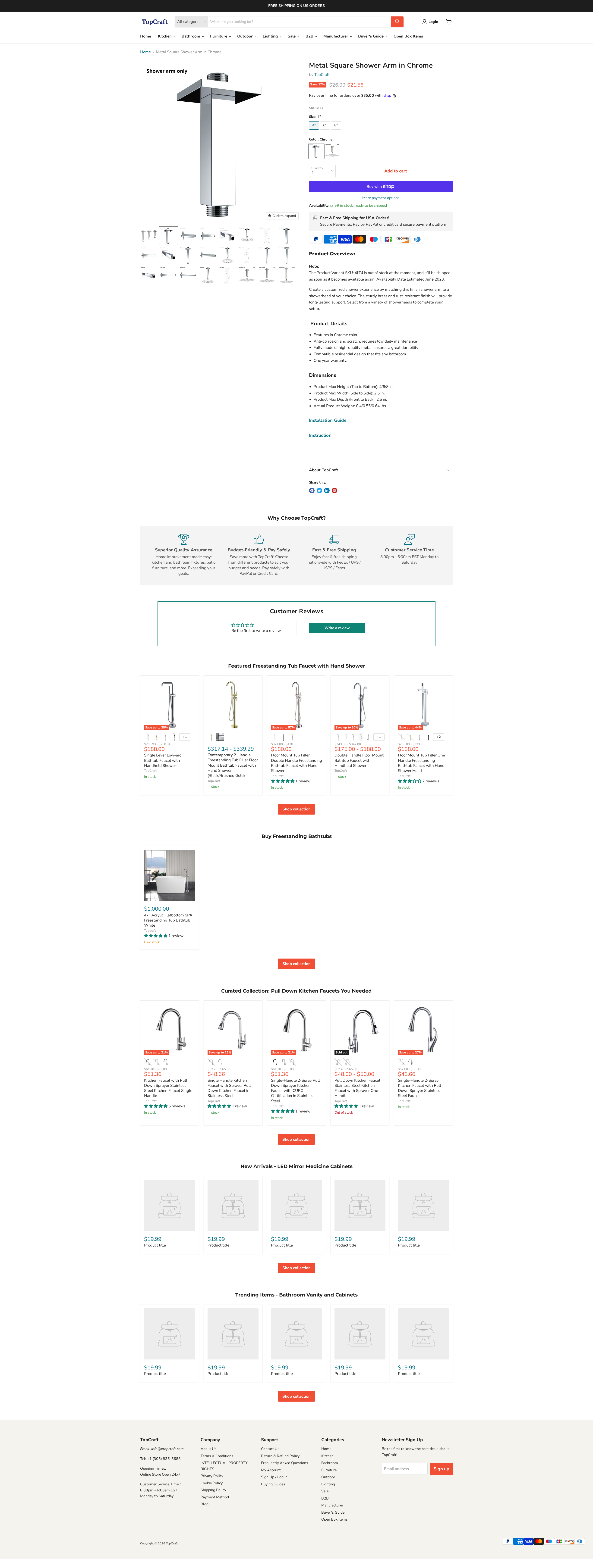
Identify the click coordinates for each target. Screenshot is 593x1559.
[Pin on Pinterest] (334, 490)
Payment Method (215, 1497)
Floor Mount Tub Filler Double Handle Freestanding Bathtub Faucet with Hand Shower (296, 763)
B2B (310, 36)
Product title (155, 1245)
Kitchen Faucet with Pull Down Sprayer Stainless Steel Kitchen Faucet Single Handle (168, 1088)
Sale (292, 36)
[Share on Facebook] (312, 490)
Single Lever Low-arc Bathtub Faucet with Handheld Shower (162, 760)
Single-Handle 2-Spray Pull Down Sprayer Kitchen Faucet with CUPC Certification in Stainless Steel (295, 1091)
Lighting (271, 36)
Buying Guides (273, 1484)
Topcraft (150, 930)
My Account (271, 1470)
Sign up (441, 1469)
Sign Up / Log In (274, 1477)
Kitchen (165, 36)
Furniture (219, 36)
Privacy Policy (212, 1475)
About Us (209, 1448)
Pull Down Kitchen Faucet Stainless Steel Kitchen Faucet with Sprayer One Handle (357, 1088)
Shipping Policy (213, 1490)
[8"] (336, 130)
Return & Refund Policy (280, 1456)
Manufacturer (336, 36)
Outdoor (245, 36)
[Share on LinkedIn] (327, 490)
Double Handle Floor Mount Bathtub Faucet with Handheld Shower (359, 760)
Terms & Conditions (217, 1456)
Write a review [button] (337, 628)
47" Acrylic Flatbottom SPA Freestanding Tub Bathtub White (168, 920)
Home (145, 36)
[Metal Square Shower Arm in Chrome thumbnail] (149, 236)
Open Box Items (408, 36)
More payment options (381, 198)
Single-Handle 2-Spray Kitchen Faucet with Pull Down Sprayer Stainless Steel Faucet (419, 1088)
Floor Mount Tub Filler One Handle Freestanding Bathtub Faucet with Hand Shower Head (421, 763)
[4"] (314, 130)
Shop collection (296, 809)
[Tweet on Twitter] (319, 490)
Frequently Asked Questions (284, 1462)
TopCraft (322, 74)
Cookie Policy (212, 1483)
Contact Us (270, 1448)
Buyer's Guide (371, 36)
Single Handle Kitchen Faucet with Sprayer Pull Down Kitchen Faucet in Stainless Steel (229, 1088)
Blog (204, 1504)
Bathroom (191, 36)
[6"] (325, 130)
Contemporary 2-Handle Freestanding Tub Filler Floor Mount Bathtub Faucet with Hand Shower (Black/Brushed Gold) (233, 765)
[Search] (397, 21)
